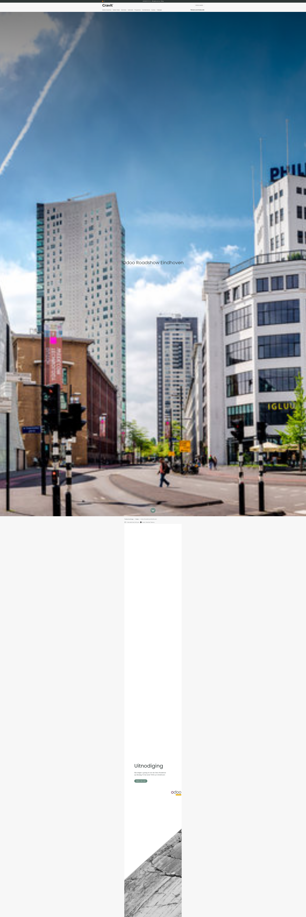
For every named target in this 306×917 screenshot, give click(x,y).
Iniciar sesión (199, 5)
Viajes (137, 519)
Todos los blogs (128, 519)
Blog (162, 1)
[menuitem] (107, 10)
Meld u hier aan (141, 781)
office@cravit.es (156, 1)
